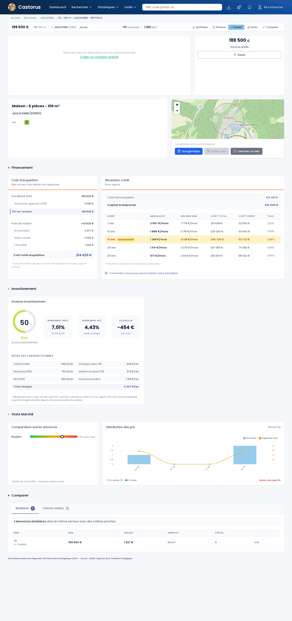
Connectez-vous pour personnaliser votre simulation (144, 273)
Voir (256, 542)
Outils (128, 7)
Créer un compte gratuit (99, 57)
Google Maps (191, 151)
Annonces (30, 17)
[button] (177, 105)
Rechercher (80, 7)
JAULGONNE (47, 17)
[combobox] (182, 7)
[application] (193, 455)
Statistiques (106, 7)
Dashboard (57, 7)
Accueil (15, 17)
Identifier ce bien (249, 151)
